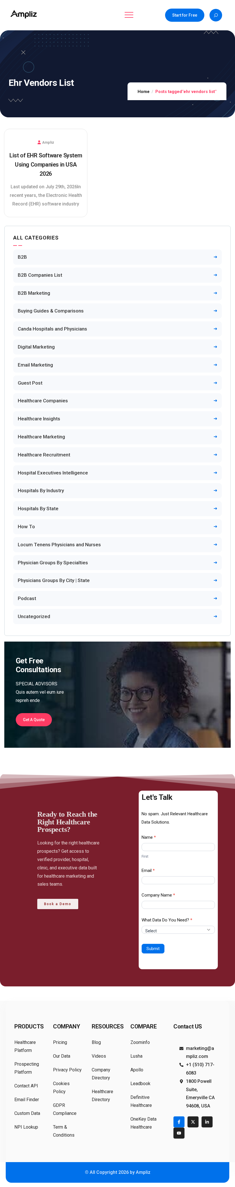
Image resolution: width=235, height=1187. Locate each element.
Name (149, 837)
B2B (22, 257)
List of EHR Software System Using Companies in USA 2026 (45, 164)
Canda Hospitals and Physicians (52, 329)
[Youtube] (179, 1133)
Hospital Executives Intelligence (53, 473)
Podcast (27, 598)
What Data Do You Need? (167, 920)
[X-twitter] (193, 1121)
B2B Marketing (34, 293)
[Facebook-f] (179, 1121)
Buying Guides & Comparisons (51, 311)
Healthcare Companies (43, 400)
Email (148, 870)
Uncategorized (34, 616)
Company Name (158, 895)
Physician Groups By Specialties (53, 562)
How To (26, 526)
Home (144, 91)
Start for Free (184, 15)
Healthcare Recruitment (44, 455)
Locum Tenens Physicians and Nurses (59, 544)
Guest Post (30, 383)
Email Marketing (35, 365)
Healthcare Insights (39, 419)
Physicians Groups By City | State (54, 580)
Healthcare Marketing (41, 437)
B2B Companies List (40, 275)
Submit (153, 948)
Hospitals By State (38, 508)
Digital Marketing (36, 347)
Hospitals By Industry (41, 490)
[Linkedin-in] (207, 1121)
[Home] (24, 14)
